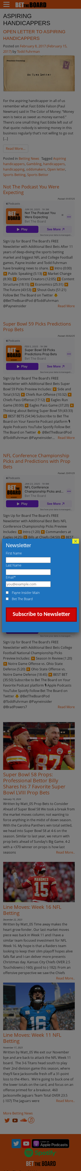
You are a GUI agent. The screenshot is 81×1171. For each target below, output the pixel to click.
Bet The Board (22, 599)
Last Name (13, 565)
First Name (14, 553)
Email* (11, 577)
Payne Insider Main (26, 592)
